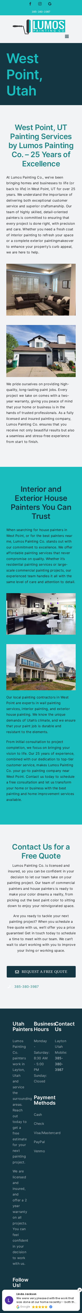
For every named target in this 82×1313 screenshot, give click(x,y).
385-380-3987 (26, 986)
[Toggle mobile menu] (67, 36)
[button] (79, 1290)
